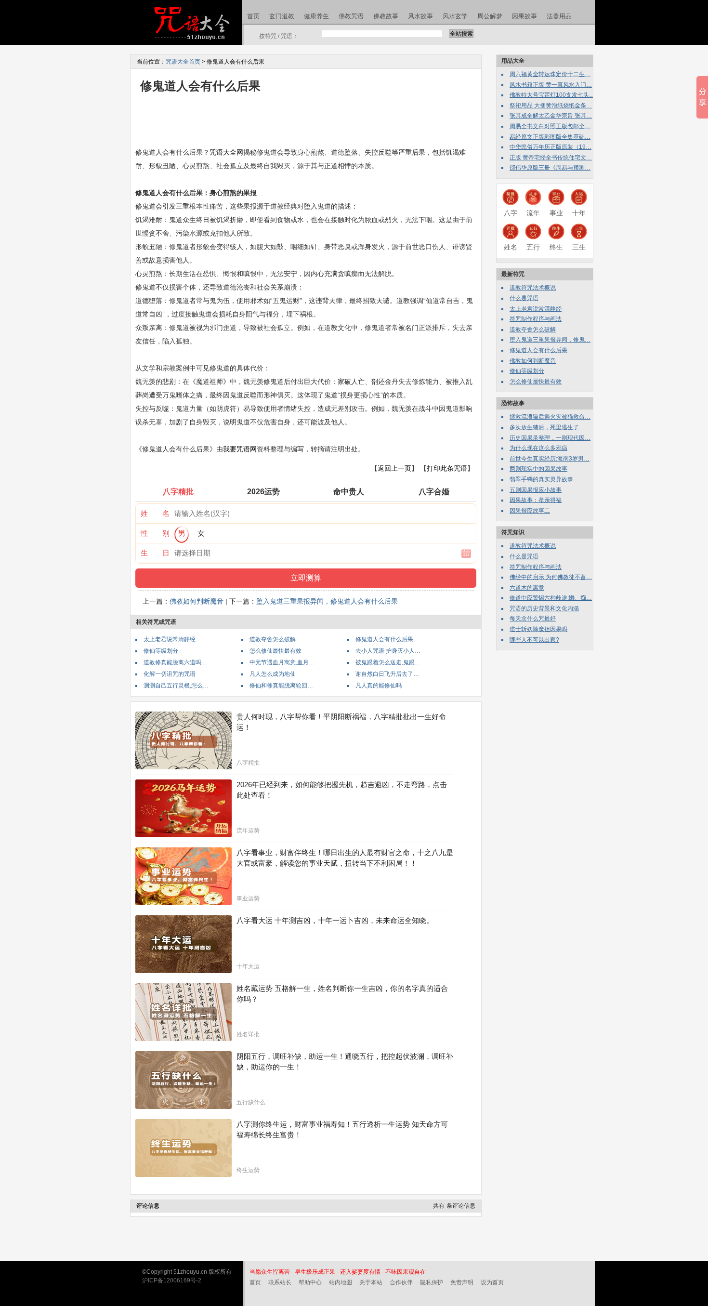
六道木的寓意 (527, 587)
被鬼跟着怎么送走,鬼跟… (387, 662)
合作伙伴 (401, 1282)
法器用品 (559, 16)
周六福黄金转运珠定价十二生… (550, 74)
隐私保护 (431, 1282)
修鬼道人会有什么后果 (538, 350)
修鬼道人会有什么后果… (387, 639)
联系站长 (279, 1282)
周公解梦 (489, 16)
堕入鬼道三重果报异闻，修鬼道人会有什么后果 (327, 601)
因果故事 (524, 16)
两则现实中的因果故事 (538, 468)
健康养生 (316, 16)
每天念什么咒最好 (533, 618)
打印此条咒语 (447, 468)
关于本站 (370, 1282)
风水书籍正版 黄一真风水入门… (551, 84)
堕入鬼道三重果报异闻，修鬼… (550, 339)
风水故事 (420, 16)
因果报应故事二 (530, 510)
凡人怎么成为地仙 (272, 674)
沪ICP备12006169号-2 (171, 1280)
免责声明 (461, 1282)
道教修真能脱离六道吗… (175, 662)
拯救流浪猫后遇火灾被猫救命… (550, 416)
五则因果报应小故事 (536, 490)
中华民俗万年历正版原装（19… (550, 147)
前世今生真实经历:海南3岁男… (550, 458)
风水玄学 (455, 16)
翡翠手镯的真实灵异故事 (541, 479)
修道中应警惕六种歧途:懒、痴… (551, 597)
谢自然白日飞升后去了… (387, 674)
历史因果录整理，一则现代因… (550, 438)
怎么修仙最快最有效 (275, 650)
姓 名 (155, 513)
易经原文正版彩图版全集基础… (550, 136)
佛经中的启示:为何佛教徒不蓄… (551, 577)
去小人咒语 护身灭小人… (387, 650)
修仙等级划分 (161, 650)
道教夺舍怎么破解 (272, 639)
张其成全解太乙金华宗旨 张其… (551, 115)
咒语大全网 (226, 152)
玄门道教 (281, 16)
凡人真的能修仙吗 (378, 685)
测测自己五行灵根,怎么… (176, 685)
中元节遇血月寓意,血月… (282, 662)
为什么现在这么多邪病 (538, 448)
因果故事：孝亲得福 (536, 500)
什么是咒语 (524, 298)
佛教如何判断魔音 (196, 601)
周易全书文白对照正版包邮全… (550, 126)
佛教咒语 (351, 16)
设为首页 (492, 1282)
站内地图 (340, 1282)
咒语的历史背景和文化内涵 (544, 608)
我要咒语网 (240, 449)
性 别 (155, 533)
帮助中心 (310, 1282)
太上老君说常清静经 (170, 639)
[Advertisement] (310, 119)
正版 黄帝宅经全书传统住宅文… (551, 157)
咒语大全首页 (183, 61)
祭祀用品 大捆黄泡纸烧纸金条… (551, 105)
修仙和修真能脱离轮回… (281, 685)
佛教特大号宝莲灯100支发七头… (552, 95)
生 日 (155, 553)
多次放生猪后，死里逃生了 (544, 427)
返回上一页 (394, 468)
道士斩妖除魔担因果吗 (538, 629)
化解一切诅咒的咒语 (170, 674)
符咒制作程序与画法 (536, 319)
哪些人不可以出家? (534, 639)
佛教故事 (385, 16)
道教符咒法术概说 (533, 287)
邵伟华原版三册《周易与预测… (550, 167)
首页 (253, 16)
